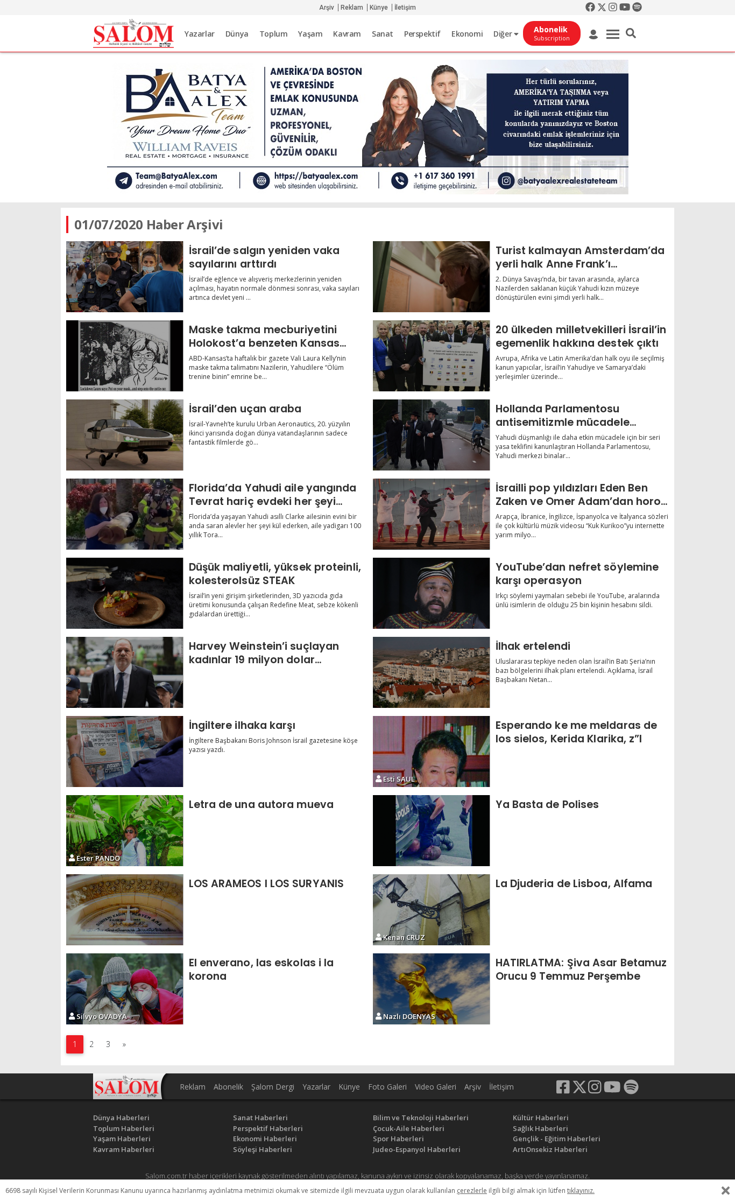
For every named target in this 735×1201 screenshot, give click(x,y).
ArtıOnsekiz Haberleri (550, 1149)
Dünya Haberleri (121, 1117)
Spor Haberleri (398, 1138)
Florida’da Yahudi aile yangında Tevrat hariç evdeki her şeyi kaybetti (273, 494)
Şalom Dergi (272, 1086)
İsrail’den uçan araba (245, 409)
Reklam (352, 7)
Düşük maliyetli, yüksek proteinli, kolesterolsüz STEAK (275, 573)
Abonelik (228, 1086)
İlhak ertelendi (533, 646)
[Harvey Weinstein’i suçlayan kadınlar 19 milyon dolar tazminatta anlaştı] (124, 672)
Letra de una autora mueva (261, 804)
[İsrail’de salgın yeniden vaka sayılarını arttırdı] (124, 276)
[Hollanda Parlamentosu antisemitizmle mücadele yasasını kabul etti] (431, 434)
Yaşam (310, 34)
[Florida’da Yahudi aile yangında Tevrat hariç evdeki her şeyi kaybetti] (124, 514)
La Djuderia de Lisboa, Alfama (574, 883)
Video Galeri (435, 1086)
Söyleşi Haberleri (262, 1149)
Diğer (503, 34)
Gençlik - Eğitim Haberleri (556, 1138)
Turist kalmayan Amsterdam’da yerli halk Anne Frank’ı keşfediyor (580, 257)
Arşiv (326, 7)
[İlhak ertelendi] (431, 672)
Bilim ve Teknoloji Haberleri (421, 1117)
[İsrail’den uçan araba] (124, 434)
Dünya (237, 34)
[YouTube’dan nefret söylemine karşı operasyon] (431, 593)
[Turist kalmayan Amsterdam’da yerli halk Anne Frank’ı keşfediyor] (431, 276)
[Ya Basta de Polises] (431, 830)
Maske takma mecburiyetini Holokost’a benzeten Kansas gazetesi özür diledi (264, 336)
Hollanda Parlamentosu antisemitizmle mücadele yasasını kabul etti (563, 415)
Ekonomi (467, 34)
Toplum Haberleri (123, 1128)
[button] (631, 33)
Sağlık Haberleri (540, 1128)
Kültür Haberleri (541, 1117)
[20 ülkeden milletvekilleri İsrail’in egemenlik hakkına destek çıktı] (431, 355)
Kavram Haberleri (123, 1149)
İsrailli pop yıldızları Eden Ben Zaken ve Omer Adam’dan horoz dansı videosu (581, 494)
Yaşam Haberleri (122, 1138)
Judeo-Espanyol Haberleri (417, 1149)
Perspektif (422, 34)
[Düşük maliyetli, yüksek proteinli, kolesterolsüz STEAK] (124, 593)
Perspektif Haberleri (268, 1128)
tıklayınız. (581, 1190)
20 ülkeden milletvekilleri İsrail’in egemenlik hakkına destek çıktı (581, 336)
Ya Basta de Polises (547, 804)
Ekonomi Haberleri (265, 1138)
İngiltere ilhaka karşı (242, 725)
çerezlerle (472, 1190)
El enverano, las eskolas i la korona (261, 969)
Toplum (273, 34)
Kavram (347, 34)
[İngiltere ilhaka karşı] (124, 751)
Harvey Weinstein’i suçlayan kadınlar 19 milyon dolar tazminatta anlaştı (264, 652)
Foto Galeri (387, 1086)
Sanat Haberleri (260, 1117)
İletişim (405, 7)
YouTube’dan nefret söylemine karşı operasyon (577, 573)
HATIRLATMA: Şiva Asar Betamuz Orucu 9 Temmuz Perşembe (581, 969)
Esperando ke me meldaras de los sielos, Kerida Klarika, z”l (577, 732)
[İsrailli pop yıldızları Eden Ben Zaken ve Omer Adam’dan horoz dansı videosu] (431, 514)
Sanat (382, 34)
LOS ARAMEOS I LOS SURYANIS (266, 883)
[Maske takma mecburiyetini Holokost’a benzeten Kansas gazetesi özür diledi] (124, 355)
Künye (379, 7)
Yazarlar (200, 34)
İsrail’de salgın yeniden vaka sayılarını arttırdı (264, 257)
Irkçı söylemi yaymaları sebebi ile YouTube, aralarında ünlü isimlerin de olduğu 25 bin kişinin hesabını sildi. (578, 600)
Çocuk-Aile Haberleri (408, 1128)
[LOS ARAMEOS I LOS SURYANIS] (124, 909)
